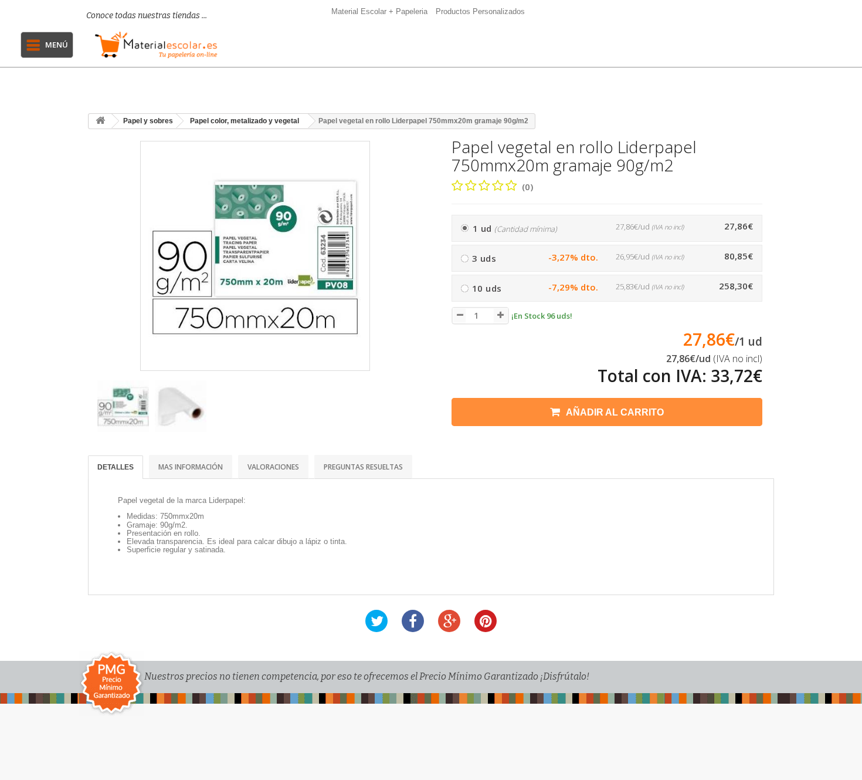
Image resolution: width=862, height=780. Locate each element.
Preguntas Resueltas (363, 467)
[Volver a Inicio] (100, 121)
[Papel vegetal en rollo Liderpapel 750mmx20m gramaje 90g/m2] (123, 406)
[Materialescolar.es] (156, 45)
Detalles (115, 467)
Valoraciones (273, 467)
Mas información (190, 467)
